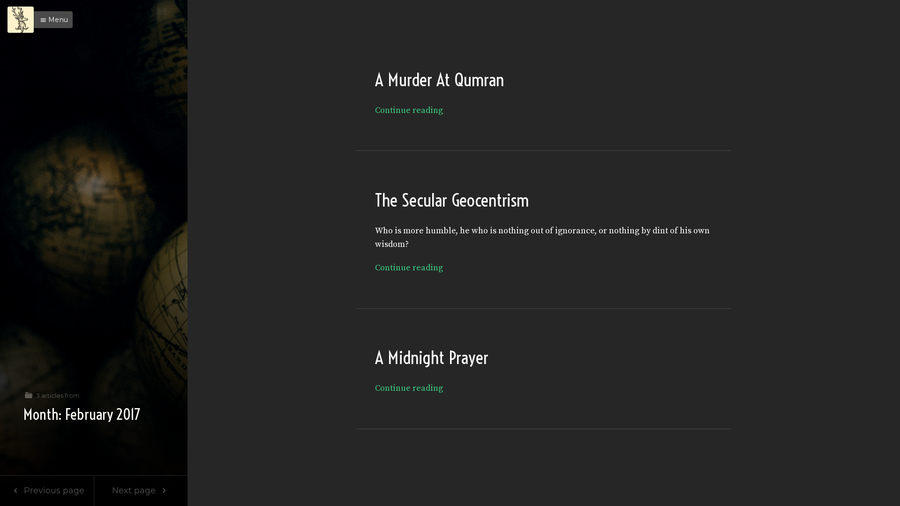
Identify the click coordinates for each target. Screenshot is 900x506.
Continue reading (409, 110)
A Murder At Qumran (439, 80)
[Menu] (21, 20)
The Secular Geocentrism (452, 200)
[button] (51, 19)
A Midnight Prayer (431, 358)
